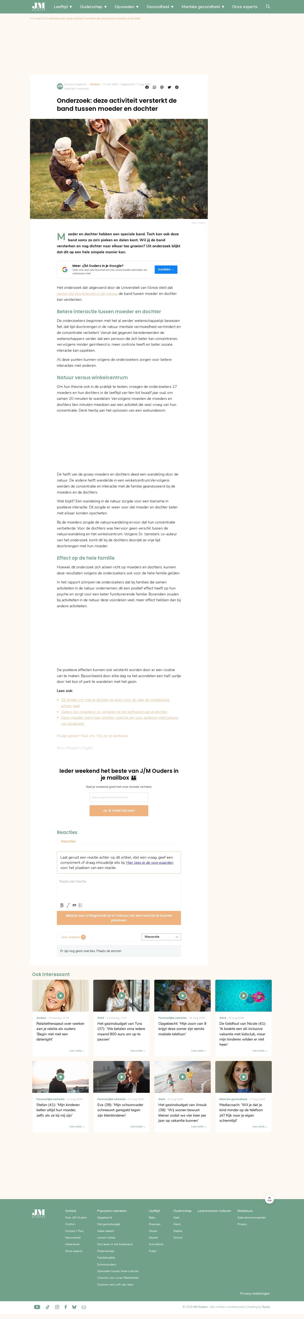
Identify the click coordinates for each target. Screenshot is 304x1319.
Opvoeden (124, 7)
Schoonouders (106, 1264)
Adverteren (72, 1244)
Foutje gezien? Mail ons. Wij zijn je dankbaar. (93, 735)
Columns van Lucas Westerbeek (118, 1278)
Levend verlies (106, 1238)
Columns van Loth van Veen (115, 1285)
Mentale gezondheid (201, 7)
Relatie (178, 1231)
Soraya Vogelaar (75, 84)
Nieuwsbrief (73, 1238)
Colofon (70, 1224)
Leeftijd (61, 7)
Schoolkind (156, 1244)
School (178, 1238)
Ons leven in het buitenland (114, 1244)
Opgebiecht (104, 1218)
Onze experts (244, 7)
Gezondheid (158, 7)
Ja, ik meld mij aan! (119, 810)
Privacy (242, 1224)
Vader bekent (105, 1231)
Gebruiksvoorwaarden (251, 1218)
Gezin (177, 1224)
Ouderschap (91, 7)
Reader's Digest (79, 748)
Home (33, 18)
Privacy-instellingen (255, 1294)
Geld (176, 1218)
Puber (153, 1251)
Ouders (44, 18)
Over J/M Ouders (76, 1218)
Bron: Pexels (199, 223)
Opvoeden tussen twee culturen (118, 1271)
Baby (152, 1218)
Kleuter (153, 1238)
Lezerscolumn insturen (214, 1211)
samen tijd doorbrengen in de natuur (87, 293)
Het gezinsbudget (108, 1224)
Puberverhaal (105, 1251)
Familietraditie (106, 1258)
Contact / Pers (74, 1231)
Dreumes (154, 1224)
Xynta (266, 1307)
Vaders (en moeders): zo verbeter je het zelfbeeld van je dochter (114, 711)
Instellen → (166, 269)
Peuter (153, 1231)
